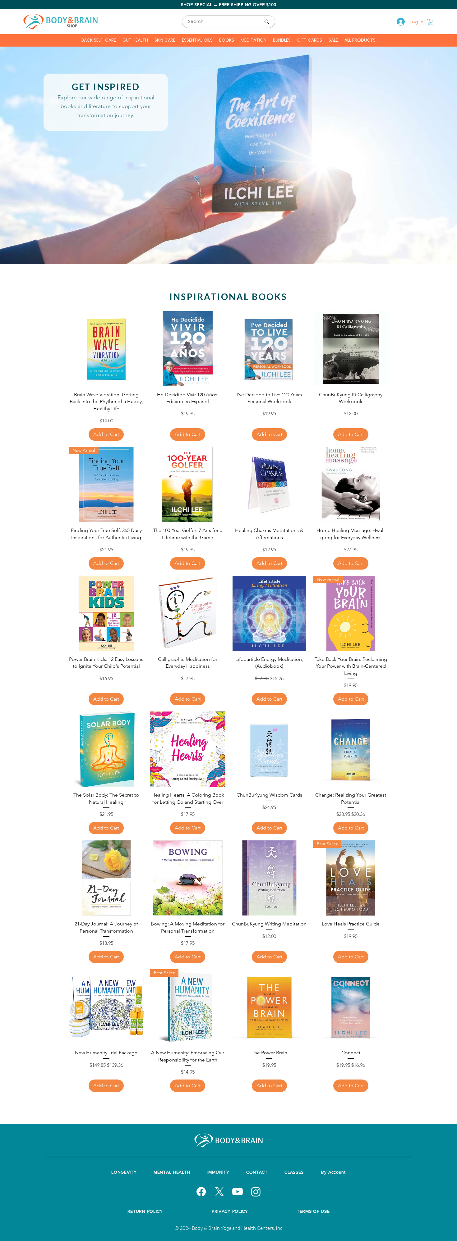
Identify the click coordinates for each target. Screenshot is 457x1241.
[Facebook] (201, 1191)
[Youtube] (237, 1191)
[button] (430, 22)
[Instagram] (256, 1191)
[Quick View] (106, 348)
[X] (219, 1191)
